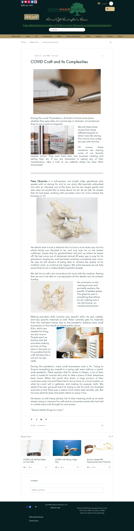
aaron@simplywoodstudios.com (56, 505)
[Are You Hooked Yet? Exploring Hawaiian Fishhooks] (99, 448)
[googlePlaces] (36, 507)
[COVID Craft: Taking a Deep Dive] (67, 448)
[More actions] (102, 55)
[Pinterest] (35, 1)
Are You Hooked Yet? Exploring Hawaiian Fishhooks (98, 460)
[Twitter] (32, 1)
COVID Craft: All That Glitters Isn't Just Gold (34, 460)
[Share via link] (46, 419)
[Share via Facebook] (32, 419)
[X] (33, 507)
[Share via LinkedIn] (41, 419)
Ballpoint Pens (34, 42)
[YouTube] (25, 1)
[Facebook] (22, 1)
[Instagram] (29, 1)
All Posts (23, 42)
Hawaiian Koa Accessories (50, 42)
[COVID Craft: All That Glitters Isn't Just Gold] (35, 448)
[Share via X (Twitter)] (36, 419)
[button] (111, 42)
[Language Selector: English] (110, 9)
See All (111, 436)
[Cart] (111, 3)
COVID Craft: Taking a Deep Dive (66, 460)
